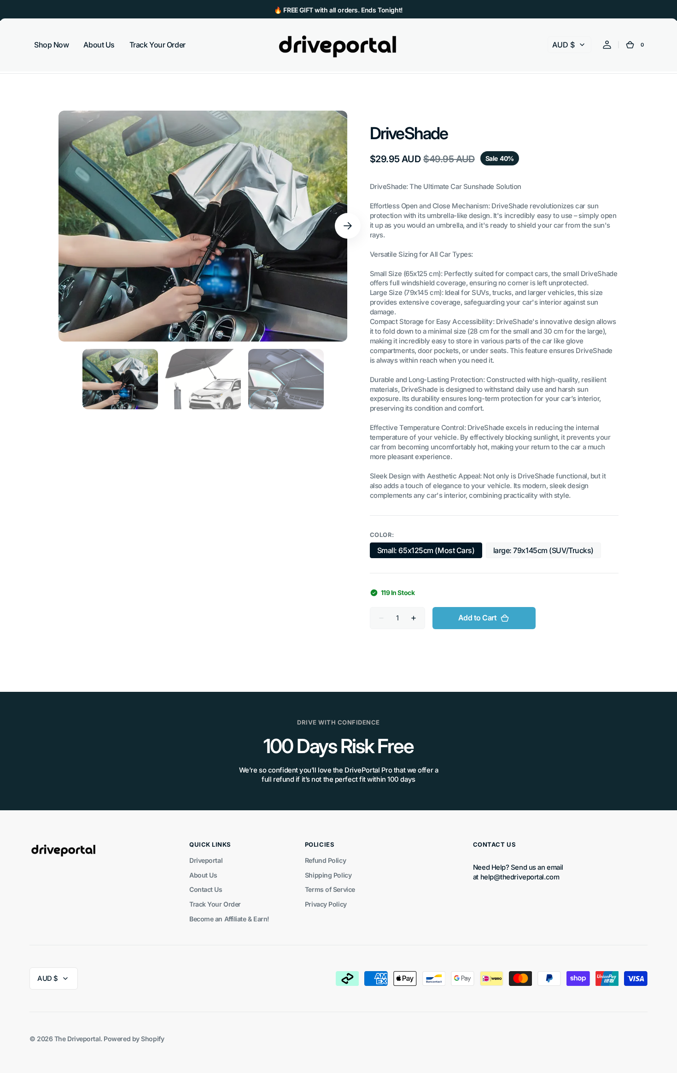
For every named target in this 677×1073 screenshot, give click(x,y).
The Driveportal (77, 1039)
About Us (203, 875)
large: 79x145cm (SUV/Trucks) (543, 552)
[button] (607, 45)
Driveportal (205, 860)
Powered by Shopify (134, 1039)
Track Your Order (215, 904)
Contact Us (205, 889)
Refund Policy (325, 860)
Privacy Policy (326, 904)
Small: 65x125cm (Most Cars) (426, 552)
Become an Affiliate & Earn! (229, 919)
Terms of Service (330, 889)
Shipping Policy (328, 875)
